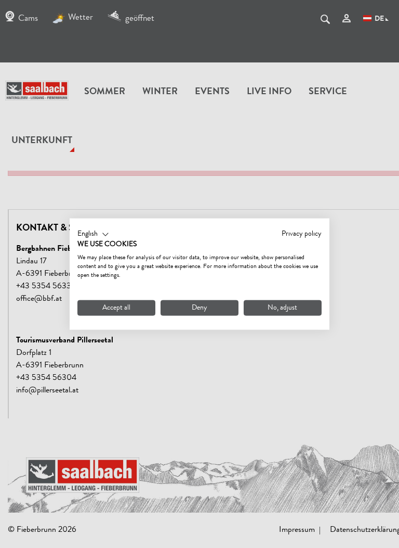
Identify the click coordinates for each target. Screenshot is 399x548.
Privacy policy (302, 233)
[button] (93, 234)
